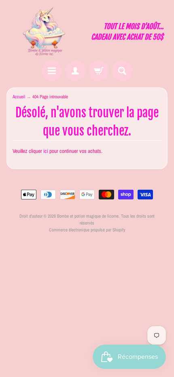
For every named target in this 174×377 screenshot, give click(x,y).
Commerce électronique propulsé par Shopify (87, 230)
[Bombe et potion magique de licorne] (46, 31)
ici (45, 151)
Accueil (19, 96)
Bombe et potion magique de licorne (88, 216)
